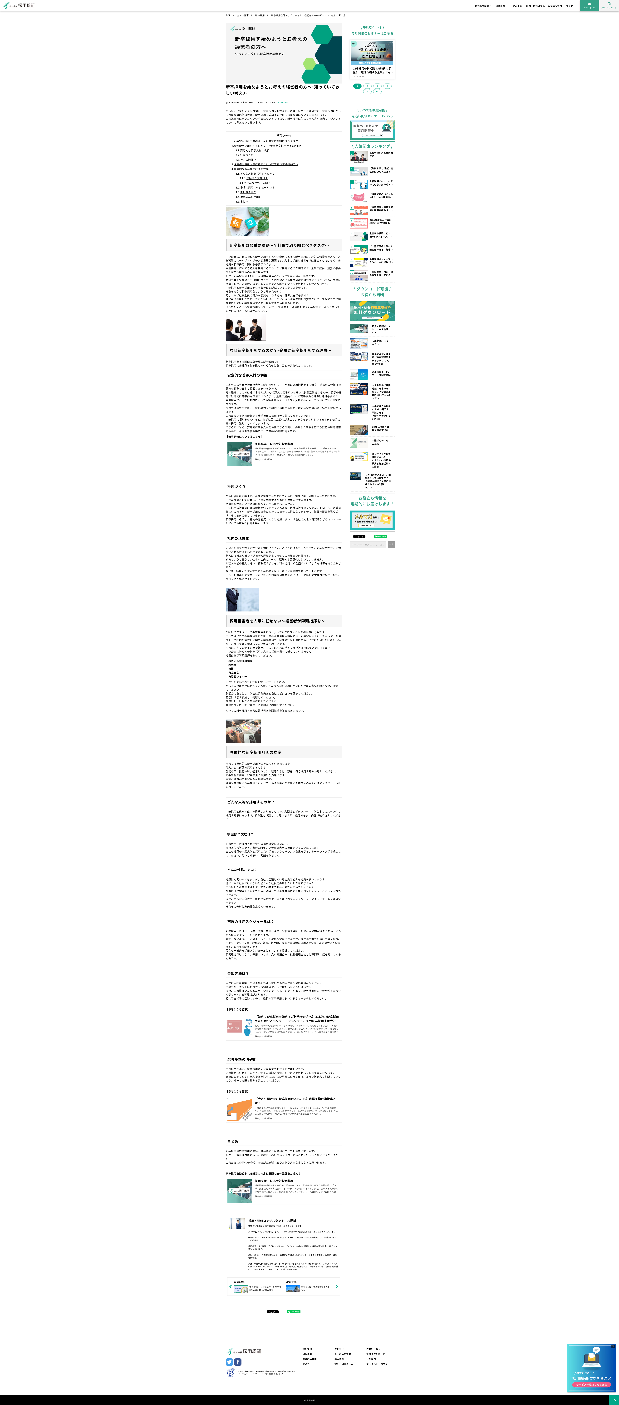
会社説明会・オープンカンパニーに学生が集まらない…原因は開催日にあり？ (381, 261)
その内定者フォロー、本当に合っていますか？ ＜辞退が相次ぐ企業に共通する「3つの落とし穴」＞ (379, 481)
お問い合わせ (589, 7)
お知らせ (339, 1348)
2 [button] (367, 86)
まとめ (244, 201)
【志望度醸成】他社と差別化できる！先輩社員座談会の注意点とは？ (381, 248)
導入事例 (517, 5)
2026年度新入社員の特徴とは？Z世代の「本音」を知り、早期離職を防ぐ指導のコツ (381, 221)
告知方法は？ (248, 192)
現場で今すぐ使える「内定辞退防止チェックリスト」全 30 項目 (381, 359)
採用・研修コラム (535, 5)
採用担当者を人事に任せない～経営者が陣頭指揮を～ (266, 164)
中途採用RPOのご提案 (380, 442)
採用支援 (307, 1348)
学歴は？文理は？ (257, 178)
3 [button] (377, 86)
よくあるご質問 (342, 1353)
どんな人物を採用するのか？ (257, 173)
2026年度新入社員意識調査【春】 (381, 428)
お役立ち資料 (555, 5)
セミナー (570, 5)
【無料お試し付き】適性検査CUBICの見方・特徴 (381, 170)
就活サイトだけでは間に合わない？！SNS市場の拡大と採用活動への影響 (381, 460)
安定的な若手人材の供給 (255, 150)
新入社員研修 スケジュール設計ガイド (381, 329)
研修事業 (500, 5)
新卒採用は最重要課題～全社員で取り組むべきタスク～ (267, 141)
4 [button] (387, 86)
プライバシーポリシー (378, 1363)
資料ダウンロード (609, 7)
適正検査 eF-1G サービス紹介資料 (381, 373)
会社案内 (371, 1358)
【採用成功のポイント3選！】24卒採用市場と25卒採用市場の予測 (381, 196)
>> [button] (377, 91)
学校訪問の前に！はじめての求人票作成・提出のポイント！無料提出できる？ (381, 183)
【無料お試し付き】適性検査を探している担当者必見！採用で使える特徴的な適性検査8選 (381, 273)
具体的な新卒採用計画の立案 (251, 169)
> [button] (367, 91)
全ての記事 (243, 15)
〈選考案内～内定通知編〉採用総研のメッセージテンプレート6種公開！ (381, 209)
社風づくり (247, 155)
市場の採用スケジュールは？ (257, 187)
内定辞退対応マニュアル (381, 342)
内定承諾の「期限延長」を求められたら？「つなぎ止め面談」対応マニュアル (381, 391)
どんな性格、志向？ (258, 183)
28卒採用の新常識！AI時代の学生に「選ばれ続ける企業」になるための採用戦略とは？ (373, 70)
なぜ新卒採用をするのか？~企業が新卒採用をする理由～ (268, 146)
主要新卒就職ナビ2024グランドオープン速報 (381, 235)
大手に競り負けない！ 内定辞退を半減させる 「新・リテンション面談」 (381, 412)
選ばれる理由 (310, 1358)
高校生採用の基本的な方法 (381, 154)
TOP (228, 15)
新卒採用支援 (482, 5)
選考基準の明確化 (251, 197)
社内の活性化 (248, 160)
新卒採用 (260, 15)
